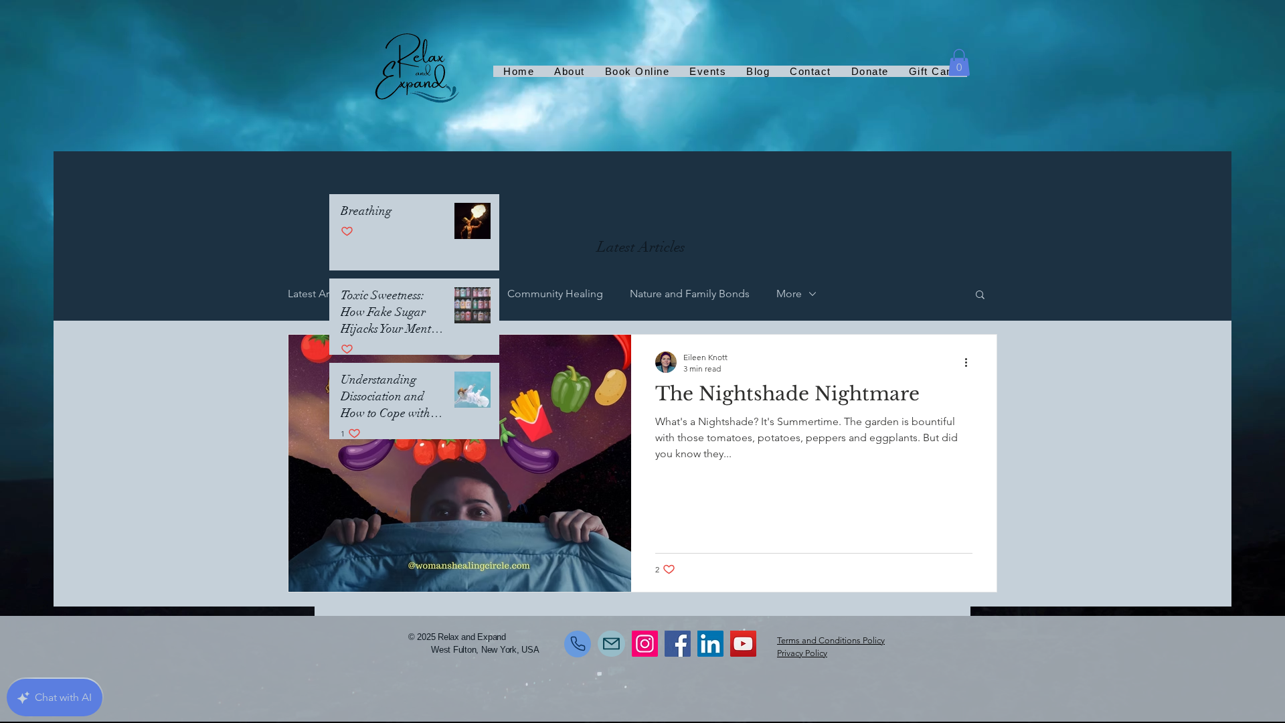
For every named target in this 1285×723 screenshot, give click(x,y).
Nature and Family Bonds (690, 293)
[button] (959, 62)
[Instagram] (645, 644)
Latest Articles (321, 293)
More (789, 293)
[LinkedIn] (710, 644)
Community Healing (555, 293)
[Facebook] (678, 644)
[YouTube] (743, 644)
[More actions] (970, 362)
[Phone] (577, 644)
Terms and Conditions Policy (831, 640)
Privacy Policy (802, 653)
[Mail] (611, 644)
